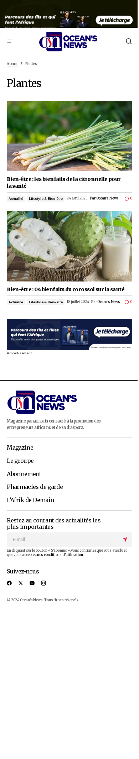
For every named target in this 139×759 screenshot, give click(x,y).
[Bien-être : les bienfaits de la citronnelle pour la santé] (69, 136)
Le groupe (20, 461)
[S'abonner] (126, 539)
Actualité (16, 199)
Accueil (13, 64)
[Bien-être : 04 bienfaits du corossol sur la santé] (69, 246)
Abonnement (24, 474)
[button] (9, 41)
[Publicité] (69, 14)
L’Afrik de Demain (30, 500)
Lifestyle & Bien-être (46, 199)
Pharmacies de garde (35, 487)
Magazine (20, 448)
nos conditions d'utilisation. (60, 555)
